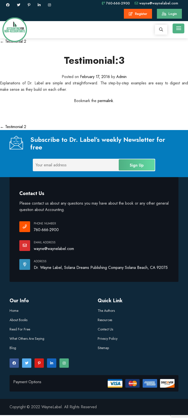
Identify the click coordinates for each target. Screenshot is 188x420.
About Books (18, 319)
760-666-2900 (118, 3)
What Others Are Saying (27, 338)
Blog (13, 347)
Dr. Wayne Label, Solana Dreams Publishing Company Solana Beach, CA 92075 (101, 267)
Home (14, 310)
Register (140, 13)
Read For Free (20, 329)
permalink (105, 101)
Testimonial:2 (13, 127)
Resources (105, 319)
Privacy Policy (108, 338)
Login (172, 13)
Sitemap (103, 347)
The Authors (106, 310)
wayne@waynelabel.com (158, 3)
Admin (121, 76)
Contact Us (105, 329)
